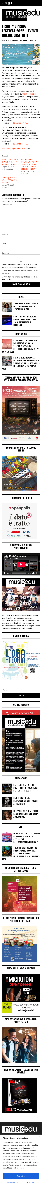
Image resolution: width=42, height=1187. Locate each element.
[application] (21, 564)
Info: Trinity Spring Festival (14, 148)
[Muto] (33, 573)
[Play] (5, 573)
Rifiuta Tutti (30, 1182)
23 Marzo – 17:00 (20, 123)
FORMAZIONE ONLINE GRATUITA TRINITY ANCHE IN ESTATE (10, 162)
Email (4, 244)
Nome (5, 234)
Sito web (5, 253)
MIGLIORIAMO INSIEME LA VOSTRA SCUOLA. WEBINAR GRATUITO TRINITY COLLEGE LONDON (29, 164)
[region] (21, 1161)
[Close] (39, 1136)
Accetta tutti (21, 1176)
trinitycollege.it (29, 94)
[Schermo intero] (37, 573)
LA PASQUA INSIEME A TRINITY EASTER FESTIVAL (10, 180)
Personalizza (11, 1182)
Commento (7, 205)
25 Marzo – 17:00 (20, 144)
